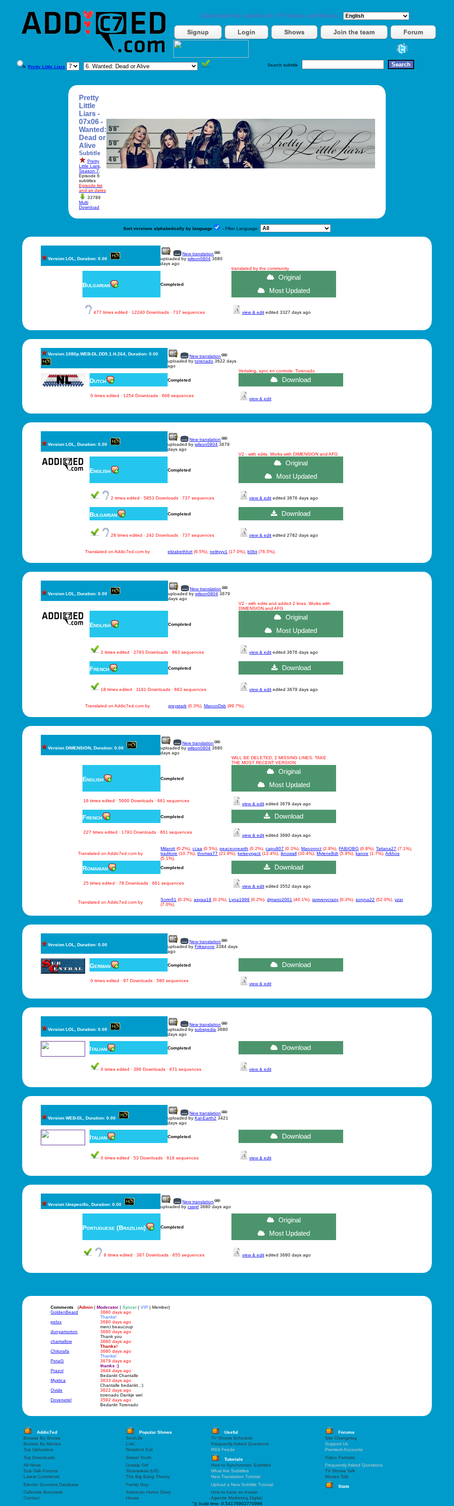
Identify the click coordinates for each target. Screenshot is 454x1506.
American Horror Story (148, 1492)
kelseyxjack (249, 853)
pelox (56, 1321)
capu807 (275, 848)
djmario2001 (279, 899)
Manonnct (311, 848)
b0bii (252, 551)
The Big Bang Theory (148, 1476)
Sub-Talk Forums (40, 1470)
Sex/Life (134, 1438)
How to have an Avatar (234, 1492)
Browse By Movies (42, 1443)
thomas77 (207, 853)
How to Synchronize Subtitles (241, 1465)
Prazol (57, 1370)
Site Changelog (341, 1438)
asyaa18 (202, 899)
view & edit (253, 312)
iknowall (289, 853)
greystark (177, 705)
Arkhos (392, 853)
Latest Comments (41, 1476)
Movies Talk (336, 1476)
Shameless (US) (142, 1470)
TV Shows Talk (340, 1470)
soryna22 (365, 899)
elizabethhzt (180, 551)
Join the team (354, 31)
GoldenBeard (64, 1312)
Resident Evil (139, 1449)
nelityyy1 (218, 551)
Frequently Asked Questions (240, 1443)
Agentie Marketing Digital (236, 1497)
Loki (130, 1443)
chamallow (61, 1341)
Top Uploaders (38, 1449)
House (132, 1497)
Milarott (167, 848)
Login (246, 31)
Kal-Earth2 (205, 1118)
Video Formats (340, 1457)
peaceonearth (233, 848)
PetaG (57, 1360)
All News (32, 1465)
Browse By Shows (41, 1438)
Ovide (57, 1390)
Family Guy (137, 1484)
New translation (198, 253)
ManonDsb (215, 705)
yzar (399, 899)
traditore (168, 853)
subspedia (205, 1029)
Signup (198, 31)
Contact (31, 1497)
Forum (413, 31)
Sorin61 (168, 899)
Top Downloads (39, 1457)
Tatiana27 (386, 848)
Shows (294, 31)
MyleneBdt (327, 853)
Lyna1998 (239, 899)
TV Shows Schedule (232, 1438)
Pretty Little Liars (89, 163)
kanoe (362, 853)
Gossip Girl (137, 1465)
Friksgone (205, 946)
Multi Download (89, 205)
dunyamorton (64, 1331)
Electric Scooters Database (51, 1484)
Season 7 (89, 170)
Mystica (58, 1380)
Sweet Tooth (139, 1457)
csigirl (193, 1206)
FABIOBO (349, 848)
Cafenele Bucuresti (43, 1492)
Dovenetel (61, 1399)
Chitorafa (60, 1351)
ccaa (197, 848)
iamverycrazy (325, 899)
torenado (204, 361)
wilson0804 (199, 258)
